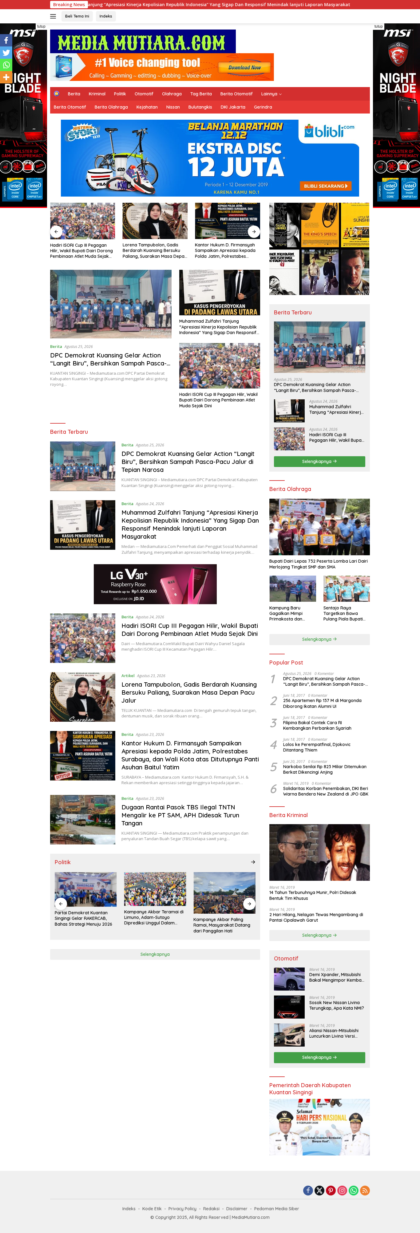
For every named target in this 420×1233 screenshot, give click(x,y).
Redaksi (211, 1208)
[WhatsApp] (354, 1191)
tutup (41, 26)
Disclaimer (237, 1208)
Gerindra (263, 107)
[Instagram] (342, 1191)
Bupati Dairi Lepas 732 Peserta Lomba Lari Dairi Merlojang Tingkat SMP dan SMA (318, 563)
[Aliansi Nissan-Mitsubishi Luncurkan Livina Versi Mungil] (289, 1035)
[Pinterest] (331, 1191)
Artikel (128, 675)
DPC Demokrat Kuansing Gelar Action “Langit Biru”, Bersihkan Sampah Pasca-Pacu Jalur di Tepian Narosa (108, 363)
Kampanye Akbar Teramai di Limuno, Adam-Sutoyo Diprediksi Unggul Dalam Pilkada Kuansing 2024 (154, 917)
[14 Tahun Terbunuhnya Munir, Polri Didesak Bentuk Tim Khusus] (319, 852)
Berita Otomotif (236, 94)
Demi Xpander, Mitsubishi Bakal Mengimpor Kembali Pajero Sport (336, 977)
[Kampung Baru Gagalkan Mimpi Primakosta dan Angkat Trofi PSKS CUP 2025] (292, 589)
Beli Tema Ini (77, 16)
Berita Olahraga (111, 107)
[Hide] (2, 89)
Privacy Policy (182, 1208)
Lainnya (269, 94)
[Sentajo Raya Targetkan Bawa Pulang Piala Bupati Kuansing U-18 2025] (346, 589)
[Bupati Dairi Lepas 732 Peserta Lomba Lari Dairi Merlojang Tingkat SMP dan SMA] (319, 527)
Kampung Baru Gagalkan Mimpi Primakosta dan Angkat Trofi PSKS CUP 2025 (292, 613)
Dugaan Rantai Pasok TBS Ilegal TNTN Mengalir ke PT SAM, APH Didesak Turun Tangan (180, 815)
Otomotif (144, 94)
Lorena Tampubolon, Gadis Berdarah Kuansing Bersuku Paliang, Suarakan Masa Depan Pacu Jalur (155, 250)
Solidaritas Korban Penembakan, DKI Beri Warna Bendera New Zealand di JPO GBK (325, 791)
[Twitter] (6, 52)
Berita (74, 94)
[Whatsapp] (6, 65)
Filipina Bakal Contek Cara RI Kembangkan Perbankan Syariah (317, 725)
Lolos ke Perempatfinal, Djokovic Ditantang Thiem (317, 747)
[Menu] (54, 16)
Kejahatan (147, 107)
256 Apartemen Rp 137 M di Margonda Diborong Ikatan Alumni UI (322, 703)
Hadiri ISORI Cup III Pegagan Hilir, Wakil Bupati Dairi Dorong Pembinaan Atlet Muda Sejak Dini (81, 250)
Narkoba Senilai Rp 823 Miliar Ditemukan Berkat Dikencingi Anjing (325, 769)
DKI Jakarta (233, 107)
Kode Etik (152, 1208)
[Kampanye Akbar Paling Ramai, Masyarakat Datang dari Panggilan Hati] (224, 893)
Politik (120, 94)
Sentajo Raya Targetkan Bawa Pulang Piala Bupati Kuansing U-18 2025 (343, 613)
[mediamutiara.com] (143, 41)
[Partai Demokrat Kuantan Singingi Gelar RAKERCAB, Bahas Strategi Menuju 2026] (86, 889)
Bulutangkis (200, 107)
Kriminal (97, 94)
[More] (6, 77)
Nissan (173, 107)
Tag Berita (201, 94)
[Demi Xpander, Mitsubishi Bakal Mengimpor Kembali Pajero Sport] (289, 979)
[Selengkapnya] (253, 862)
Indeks (106, 16)
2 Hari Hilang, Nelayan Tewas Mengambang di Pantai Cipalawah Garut (316, 917)
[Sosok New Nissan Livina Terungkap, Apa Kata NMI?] (289, 1007)
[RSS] (365, 1191)
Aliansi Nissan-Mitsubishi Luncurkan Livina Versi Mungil (334, 1033)
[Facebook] (6, 40)
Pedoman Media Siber (276, 1208)
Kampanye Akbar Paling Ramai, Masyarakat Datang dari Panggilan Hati (221, 925)
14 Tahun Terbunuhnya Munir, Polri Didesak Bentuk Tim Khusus (312, 895)
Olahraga (172, 94)
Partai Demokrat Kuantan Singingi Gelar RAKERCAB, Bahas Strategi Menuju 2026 (83, 918)
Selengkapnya (155, 954)
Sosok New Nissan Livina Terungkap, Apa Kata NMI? (336, 1005)
